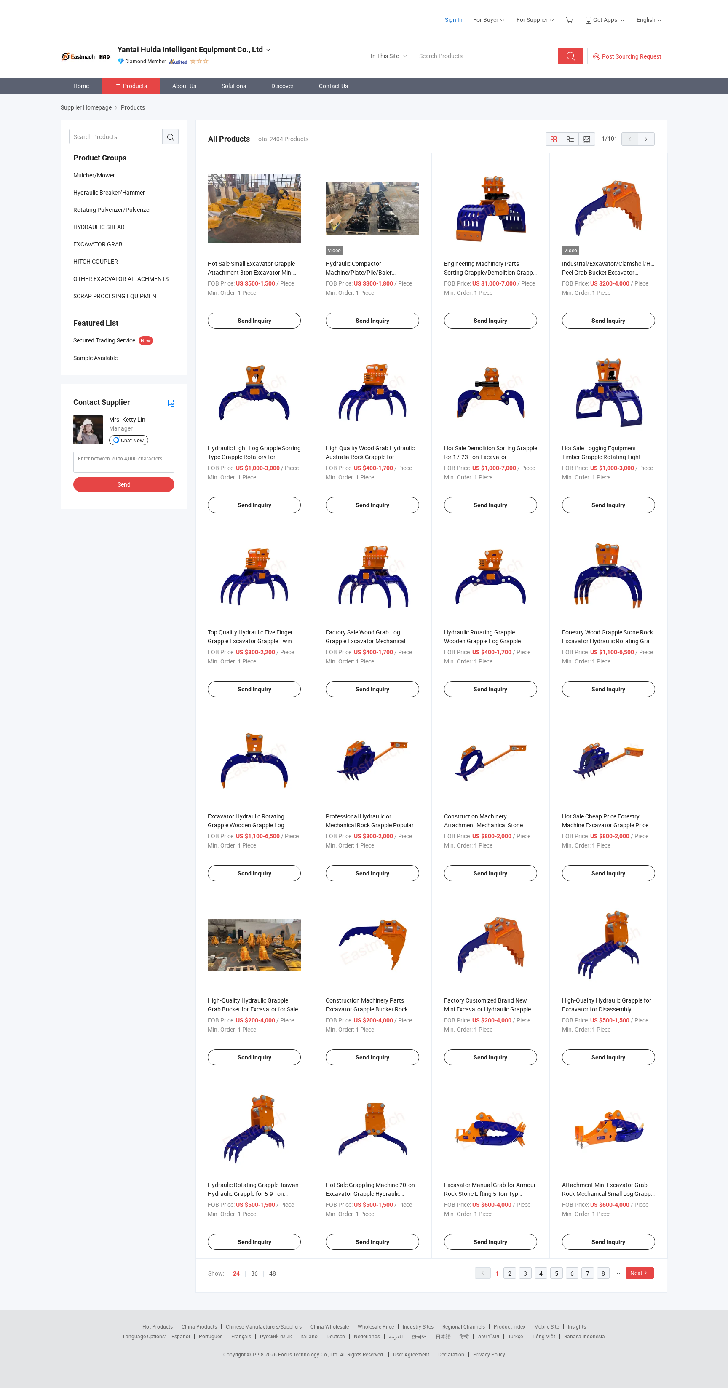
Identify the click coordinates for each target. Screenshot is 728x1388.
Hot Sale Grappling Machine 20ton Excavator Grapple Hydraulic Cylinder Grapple (370, 1193)
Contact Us (333, 86)
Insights (577, 1326)
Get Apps (605, 20)
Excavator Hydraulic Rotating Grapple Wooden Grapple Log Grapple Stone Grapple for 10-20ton (254, 825)
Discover (282, 86)
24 (236, 1273)
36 (254, 1273)
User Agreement (411, 1354)
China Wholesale (329, 1326)
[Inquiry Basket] (570, 20)
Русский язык (276, 1336)
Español (180, 1336)
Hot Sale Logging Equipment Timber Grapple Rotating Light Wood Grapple (601, 457)
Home (81, 86)
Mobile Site (546, 1326)
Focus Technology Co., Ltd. (309, 1354)
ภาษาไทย (488, 1336)
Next (636, 1273)
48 (272, 1273)
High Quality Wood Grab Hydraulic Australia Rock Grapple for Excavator (370, 457)
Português (210, 1336)
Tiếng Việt (543, 1336)
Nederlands (367, 1336)
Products (135, 86)
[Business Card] (171, 402)
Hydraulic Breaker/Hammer (109, 192)
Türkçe (515, 1336)
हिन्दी (464, 1336)
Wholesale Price (376, 1326)
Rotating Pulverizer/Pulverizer (112, 210)
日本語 (443, 1336)
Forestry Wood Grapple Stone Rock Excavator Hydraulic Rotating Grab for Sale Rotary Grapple (607, 641)
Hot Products (157, 1326)
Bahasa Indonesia (584, 1336)
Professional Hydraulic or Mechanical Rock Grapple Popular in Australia (370, 825)
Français (241, 1336)
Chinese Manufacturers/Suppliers (264, 1326)
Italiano (309, 1336)
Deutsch (336, 1336)
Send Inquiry (254, 320)
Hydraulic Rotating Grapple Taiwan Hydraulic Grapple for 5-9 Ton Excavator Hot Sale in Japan (253, 1193)
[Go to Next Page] (646, 139)
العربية (396, 1336)
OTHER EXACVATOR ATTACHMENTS (121, 279)
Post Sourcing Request (631, 56)
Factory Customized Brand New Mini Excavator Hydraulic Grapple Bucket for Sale (487, 1009)
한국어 (419, 1336)
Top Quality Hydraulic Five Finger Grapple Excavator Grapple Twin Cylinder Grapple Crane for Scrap (250, 641)
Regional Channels (463, 1326)
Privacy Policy (489, 1354)
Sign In (454, 20)
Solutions (234, 86)
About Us (184, 86)
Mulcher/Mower (94, 175)
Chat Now (132, 440)
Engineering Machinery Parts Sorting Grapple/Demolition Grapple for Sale (490, 272)
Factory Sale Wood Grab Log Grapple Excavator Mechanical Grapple (365, 641)
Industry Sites (418, 1326)
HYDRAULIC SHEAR (99, 227)
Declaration (451, 1354)
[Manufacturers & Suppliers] (115, 17)
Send (124, 484)
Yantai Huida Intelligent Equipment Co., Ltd (190, 49)
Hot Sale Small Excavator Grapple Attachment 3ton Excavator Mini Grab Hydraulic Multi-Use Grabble (251, 272)
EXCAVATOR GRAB (98, 244)
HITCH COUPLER (95, 261)
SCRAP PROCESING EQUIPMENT (116, 296)
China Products (199, 1326)
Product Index (509, 1326)
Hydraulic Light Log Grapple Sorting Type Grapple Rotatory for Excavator (254, 457)
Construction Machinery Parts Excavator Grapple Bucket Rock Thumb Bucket (367, 1009)
